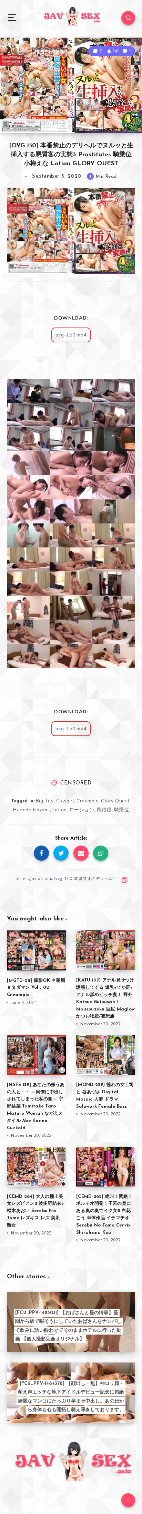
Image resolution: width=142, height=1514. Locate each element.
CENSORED (75, 783)
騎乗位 (121, 810)
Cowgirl (65, 801)
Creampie (88, 801)
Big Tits (45, 801)
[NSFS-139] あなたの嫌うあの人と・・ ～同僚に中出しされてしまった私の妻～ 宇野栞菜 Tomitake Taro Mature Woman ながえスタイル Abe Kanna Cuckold (36, 1106)
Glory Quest (115, 801)
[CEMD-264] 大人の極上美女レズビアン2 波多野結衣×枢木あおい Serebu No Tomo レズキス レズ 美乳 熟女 (35, 1211)
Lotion (59, 810)
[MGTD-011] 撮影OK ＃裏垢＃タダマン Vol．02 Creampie (36, 987)
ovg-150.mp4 (71, 335)
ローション (81, 810)
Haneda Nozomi (31, 810)
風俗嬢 (104, 810)
